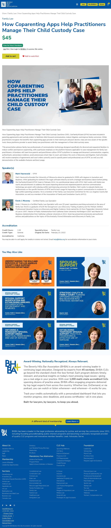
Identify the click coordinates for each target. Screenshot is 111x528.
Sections (6, 471)
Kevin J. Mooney (23, 200)
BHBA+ (23, 49)
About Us (6, 445)
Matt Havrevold (23, 173)
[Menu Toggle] (77, 4)
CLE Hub (60, 445)
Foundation (89, 445)
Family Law (12, 13)
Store (4, 13)
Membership (7, 459)
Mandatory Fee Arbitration (41, 456)
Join (4, 49)
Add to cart (11, 56)
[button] (7, 19)
